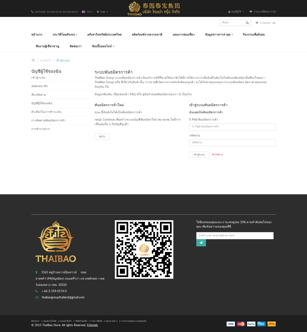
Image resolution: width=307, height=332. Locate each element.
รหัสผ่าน (194, 135)
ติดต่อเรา (35, 321)
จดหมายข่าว (111, 321)
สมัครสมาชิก (39, 86)
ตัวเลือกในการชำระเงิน (46, 112)
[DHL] (272, 323)
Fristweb (92, 325)
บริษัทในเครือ (81, 321)
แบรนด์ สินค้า (66, 321)
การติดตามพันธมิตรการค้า (48, 120)
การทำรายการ (40, 129)
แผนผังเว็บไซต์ (49, 321)
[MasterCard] (241, 323)
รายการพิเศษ (96, 321)
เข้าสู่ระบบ (63, 60)
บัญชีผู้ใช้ (45, 60)
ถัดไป (102, 136)
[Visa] (231, 323)
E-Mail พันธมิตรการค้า (203, 119)
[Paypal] (251, 323)
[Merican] (261, 323)
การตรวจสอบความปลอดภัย (133, 321)
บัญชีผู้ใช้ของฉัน (41, 103)
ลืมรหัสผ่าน (38, 94)
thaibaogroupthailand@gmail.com (63, 297)
